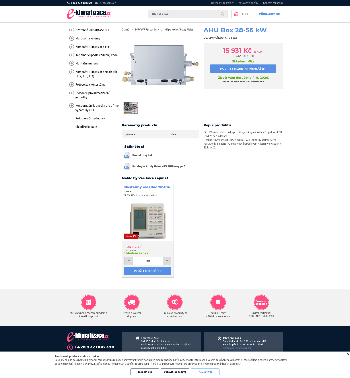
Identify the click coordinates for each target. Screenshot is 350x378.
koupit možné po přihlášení (243, 68)
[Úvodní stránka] (88, 14)
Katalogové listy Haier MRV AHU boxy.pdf (158, 166)
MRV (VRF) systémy (147, 29)
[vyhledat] (222, 14)
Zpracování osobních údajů (237, 348)
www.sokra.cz (148, 351)
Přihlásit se (269, 14)
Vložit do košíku (148, 271)
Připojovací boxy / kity (178, 29)
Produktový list (142, 155)
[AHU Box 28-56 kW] (160, 65)
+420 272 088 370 (81, 3)
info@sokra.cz (108, 3)
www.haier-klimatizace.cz (169, 351)
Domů (125, 29)
